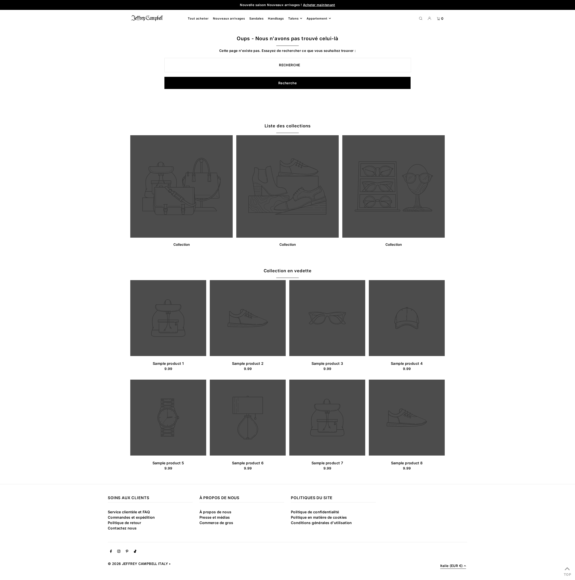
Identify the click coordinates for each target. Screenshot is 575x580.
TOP (567, 574)
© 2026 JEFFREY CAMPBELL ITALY (138, 564)
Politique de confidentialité (315, 512)
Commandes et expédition (131, 517)
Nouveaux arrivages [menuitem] (229, 18)
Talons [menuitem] (293, 18)
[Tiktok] (135, 551)
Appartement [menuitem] (317, 18)
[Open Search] (421, 18)
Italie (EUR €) (451, 566)
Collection (181, 244)
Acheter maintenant (319, 5)
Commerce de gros (216, 522)
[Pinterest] (127, 551)
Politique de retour (124, 522)
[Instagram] (118, 551)
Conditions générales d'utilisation (321, 522)
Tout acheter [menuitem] (198, 18)
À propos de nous (215, 512)
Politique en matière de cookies (319, 517)
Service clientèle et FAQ (129, 512)
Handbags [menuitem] (276, 18)
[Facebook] (111, 551)
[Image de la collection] (181, 236)
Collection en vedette (288, 270)
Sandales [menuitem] (256, 18)
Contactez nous (122, 528)
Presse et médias (214, 517)
